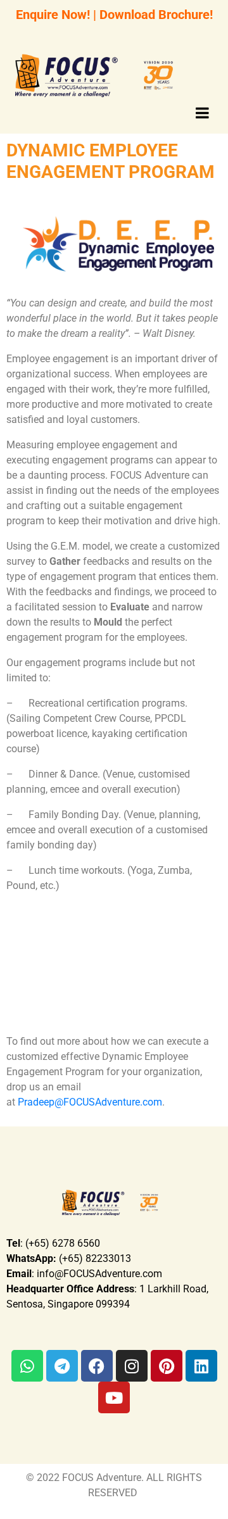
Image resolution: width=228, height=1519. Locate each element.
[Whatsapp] (27, 1366)
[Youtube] (114, 1397)
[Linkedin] (201, 1366)
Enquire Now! (53, 14)
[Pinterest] (166, 1366)
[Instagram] (132, 1366)
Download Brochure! (156, 14)
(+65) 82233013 (68, 1258)
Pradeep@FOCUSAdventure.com (90, 1102)
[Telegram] (62, 1366)
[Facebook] (97, 1366)
